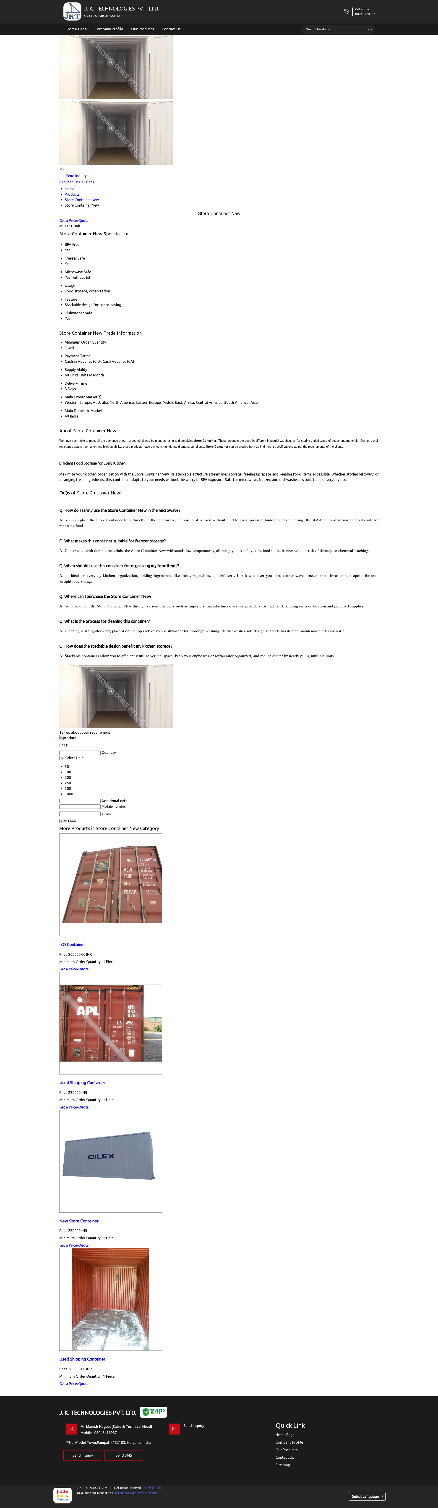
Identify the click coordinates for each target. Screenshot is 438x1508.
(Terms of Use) (151, 1487)
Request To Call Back (76, 182)
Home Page (77, 29)
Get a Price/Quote (74, 220)
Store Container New (82, 200)
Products (72, 194)
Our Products (142, 29)
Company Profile (109, 29)
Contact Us (171, 29)
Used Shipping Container (82, 1082)
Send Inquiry (76, 176)
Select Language (365, 1496)
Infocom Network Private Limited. (136, 1492)
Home (70, 189)
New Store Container (79, 1221)
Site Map (283, 1465)
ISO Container (72, 944)
